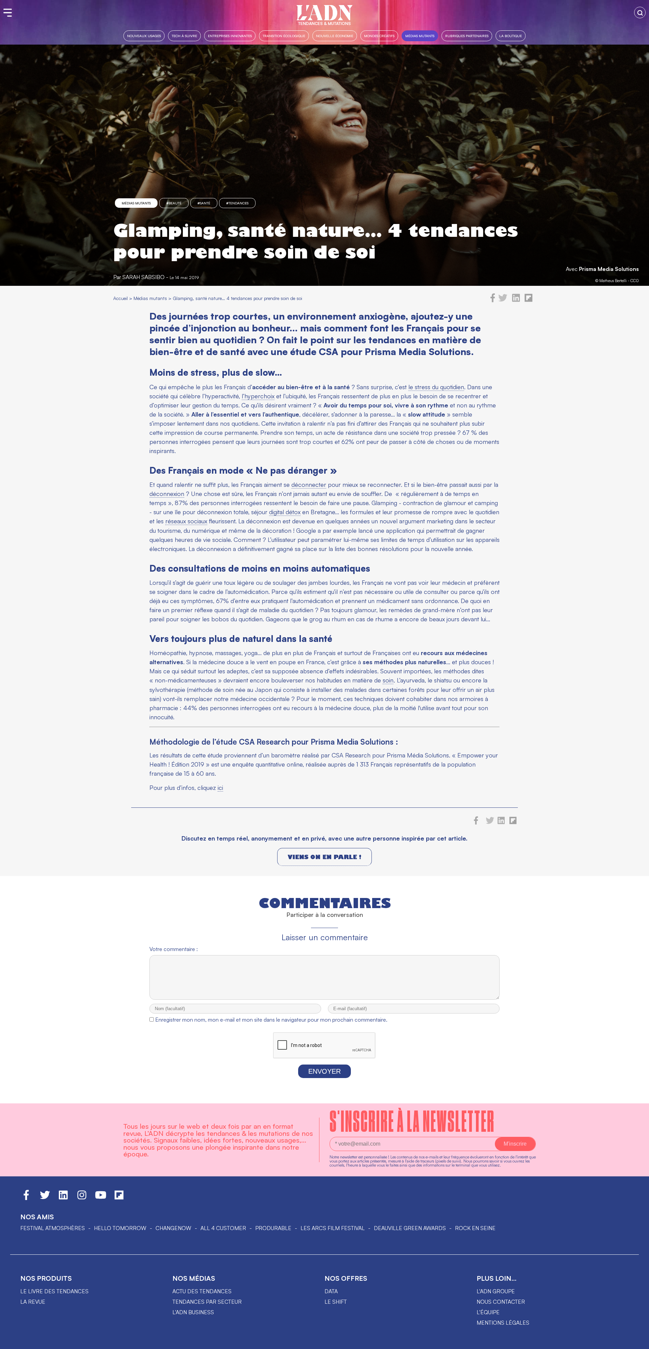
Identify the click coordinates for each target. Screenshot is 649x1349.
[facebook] (492, 300)
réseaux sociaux (186, 521)
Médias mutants (419, 35)
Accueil (120, 298)
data (331, 1291)
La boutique (510, 35)
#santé (203, 203)
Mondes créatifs (379, 35)
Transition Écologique (284, 35)
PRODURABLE (273, 1228)
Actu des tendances (202, 1291)
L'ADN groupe (496, 1291)
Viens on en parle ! (324, 856)
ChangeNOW (173, 1228)
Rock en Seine (475, 1228)
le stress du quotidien (436, 387)
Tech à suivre (184, 35)
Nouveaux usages (144, 35)
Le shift (335, 1301)
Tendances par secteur (207, 1301)
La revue (32, 1301)
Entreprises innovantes (230, 35)
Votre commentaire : (173, 949)
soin (388, 680)
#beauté (174, 203)
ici (220, 787)
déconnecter (308, 484)
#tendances (237, 203)
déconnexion (166, 493)
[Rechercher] (640, 12)
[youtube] (100, 1198)
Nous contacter (501, 1301)
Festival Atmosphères (52, 1228)
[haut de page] (637, 1340)
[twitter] (502, 300)
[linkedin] (516, 300)
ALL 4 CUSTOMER (223, 1228)
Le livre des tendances (54, 1291)
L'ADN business (193, 1312)
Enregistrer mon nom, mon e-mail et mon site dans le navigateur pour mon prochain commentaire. (271, 1019)
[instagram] (81, 1198)
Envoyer (324, 1071)
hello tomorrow (120, 1228)
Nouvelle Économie (334, 35)
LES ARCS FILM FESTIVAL (333, 1228)
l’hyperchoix (258, 396)
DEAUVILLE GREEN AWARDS (410, 1228)
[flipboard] (528, 300)
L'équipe (488, 1312)
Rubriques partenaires (466, 35)
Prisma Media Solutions (609, 269)
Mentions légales (503, 1322)
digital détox (285, 512)
